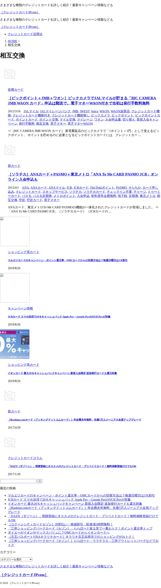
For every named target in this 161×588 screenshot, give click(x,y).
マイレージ (85, 119)
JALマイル (31, 111)
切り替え (129, 119)
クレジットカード (28, 191)
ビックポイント (123, 115)
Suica (94, 111)
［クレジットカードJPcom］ (20, 12)
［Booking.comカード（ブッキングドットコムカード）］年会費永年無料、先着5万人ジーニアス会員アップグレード (74, 419)
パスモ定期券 (42, 196)
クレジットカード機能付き (31, 115)
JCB (69, 187)
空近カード (34, 200)
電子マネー (58, 123)
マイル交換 (67, 119)
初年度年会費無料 (103, 196)
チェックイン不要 (119, 191)
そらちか (134, 187)
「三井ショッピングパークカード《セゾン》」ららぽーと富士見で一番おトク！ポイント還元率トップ (80, 528)
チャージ (140, 191)
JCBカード (81, 187)
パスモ (26, 196)
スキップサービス (55, 191)
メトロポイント (64, 196)
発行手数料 (27, 123)
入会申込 (83, 196)
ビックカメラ (100, 115)
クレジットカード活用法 (25, 34)
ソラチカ (75, 191)
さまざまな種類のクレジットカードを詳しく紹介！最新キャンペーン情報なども (56, 566)
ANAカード (38, 187)
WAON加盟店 (120, 111)
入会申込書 (113, 119)
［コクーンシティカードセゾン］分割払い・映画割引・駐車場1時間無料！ (60, 524)
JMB (75, 111)
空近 (22, 200)
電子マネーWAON (80, 123)
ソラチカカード (94, 191)
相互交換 (42, 123)
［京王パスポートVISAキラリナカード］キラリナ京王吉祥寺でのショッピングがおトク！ (71, 536)
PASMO (121, 187)
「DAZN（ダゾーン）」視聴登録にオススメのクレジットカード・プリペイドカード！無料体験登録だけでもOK (72, 466)
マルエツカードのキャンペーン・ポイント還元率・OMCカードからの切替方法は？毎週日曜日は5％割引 (68, 260)
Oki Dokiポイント (102, 187)
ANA (25, 187)
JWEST (85, 111)
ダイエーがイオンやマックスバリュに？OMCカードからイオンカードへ (58, 532)
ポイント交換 (48, 119)
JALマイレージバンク (55, 111)
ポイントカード (27, 119)
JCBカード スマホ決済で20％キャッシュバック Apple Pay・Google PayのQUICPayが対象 (59, 316)
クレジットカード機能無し (71, 115)
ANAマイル (56, 187)
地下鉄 (122, 196)
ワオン (99, 119)
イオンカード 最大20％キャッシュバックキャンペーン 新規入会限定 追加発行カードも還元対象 (62, 373)
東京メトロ (148, 196)
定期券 (133, 196)
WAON (104, 111)
